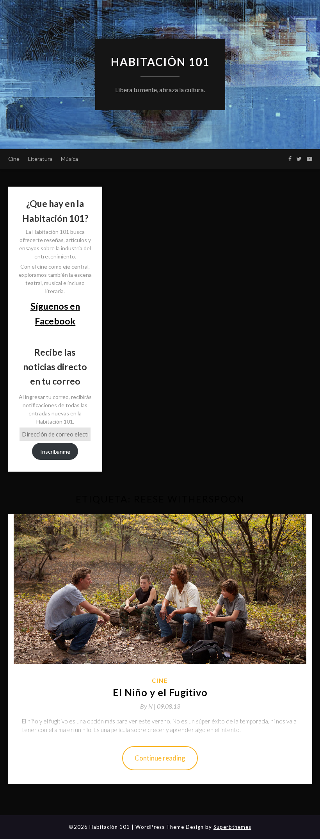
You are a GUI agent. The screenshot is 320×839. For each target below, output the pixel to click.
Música (69, 158)
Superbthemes (232, 827)
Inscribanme (55, 451)
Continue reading (160, 758)
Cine (14, 158)
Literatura (40, 158)
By (148, 706)
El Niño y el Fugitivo (160, 692)
